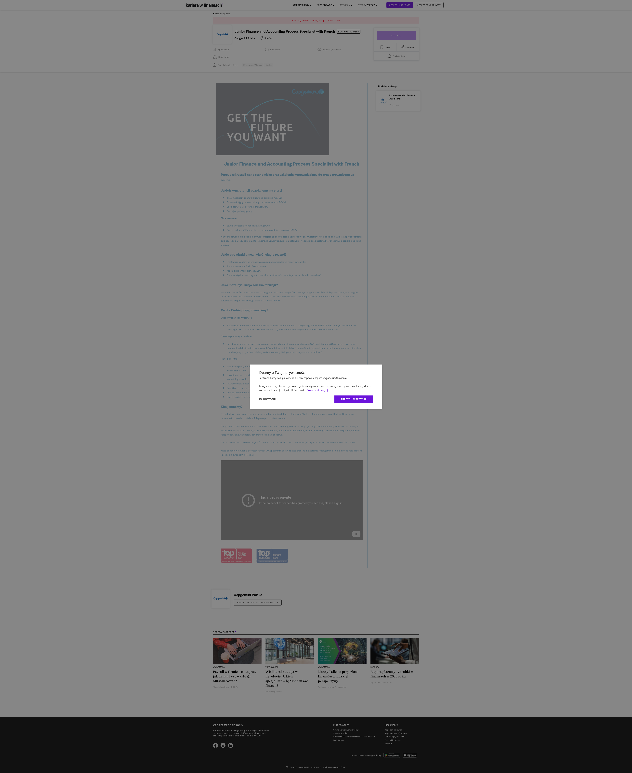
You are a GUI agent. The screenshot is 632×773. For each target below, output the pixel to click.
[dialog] (316, 386)
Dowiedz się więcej (317, 390)
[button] (267, 399)
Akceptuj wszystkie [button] (354, 399)
